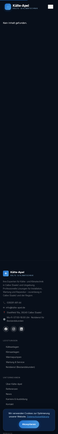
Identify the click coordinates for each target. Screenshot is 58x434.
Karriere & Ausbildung (16, 399)
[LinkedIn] (21, 329)
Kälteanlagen (12, 347)
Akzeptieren (29, 424)
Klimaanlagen (12, 352)
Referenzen (12, 389)
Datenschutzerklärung (38, 416)
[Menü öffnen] (50, 7)
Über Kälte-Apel (14, 384)
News (9, 394)
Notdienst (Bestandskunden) (20, 367)
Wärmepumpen (13, 357)
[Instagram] (14, 329)
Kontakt (10, 404)
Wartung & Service (15, 362)
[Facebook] (6, 329)
